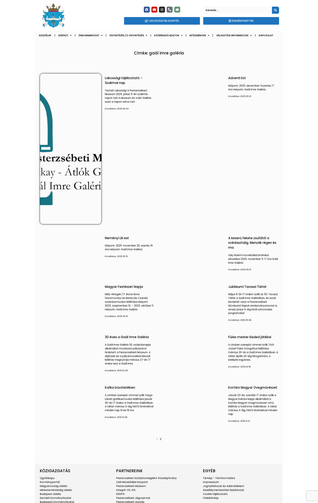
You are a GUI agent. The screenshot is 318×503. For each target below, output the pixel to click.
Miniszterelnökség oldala (56, 490)
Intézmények (197, 35)
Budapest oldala (50, 494)
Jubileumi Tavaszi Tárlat (247, 287)
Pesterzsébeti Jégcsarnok (133, 498)
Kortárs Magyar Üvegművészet (252, 387)
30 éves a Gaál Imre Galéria (127, 337)
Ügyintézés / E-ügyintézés (126, 35)
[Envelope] (177, 10)
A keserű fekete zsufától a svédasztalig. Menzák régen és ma (252, 243)
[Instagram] (162, 10)
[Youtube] (154, 10)
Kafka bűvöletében (120, 387)
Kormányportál (50, 482)
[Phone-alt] (170, 10)
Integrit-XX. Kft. (126, 490)
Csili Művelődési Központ (132, 482)
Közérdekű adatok (166, 35)
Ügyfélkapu (47, 478)
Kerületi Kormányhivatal (55, 498)
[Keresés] (275, 10)
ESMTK (120, 494)
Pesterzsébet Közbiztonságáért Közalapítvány (146, 478)
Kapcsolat (266, 35)
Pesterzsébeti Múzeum (131, 486)
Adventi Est (237, 78)
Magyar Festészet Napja (124, 287)
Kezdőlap (45, 35)
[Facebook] (147, 10)
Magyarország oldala (53, 486)
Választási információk (232, 35)
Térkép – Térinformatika (219, 478)
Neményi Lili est (117, 238)
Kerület (63, 35)
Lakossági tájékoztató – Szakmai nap (124, 80)
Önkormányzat (89, 35)
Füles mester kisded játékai (249, 337)
